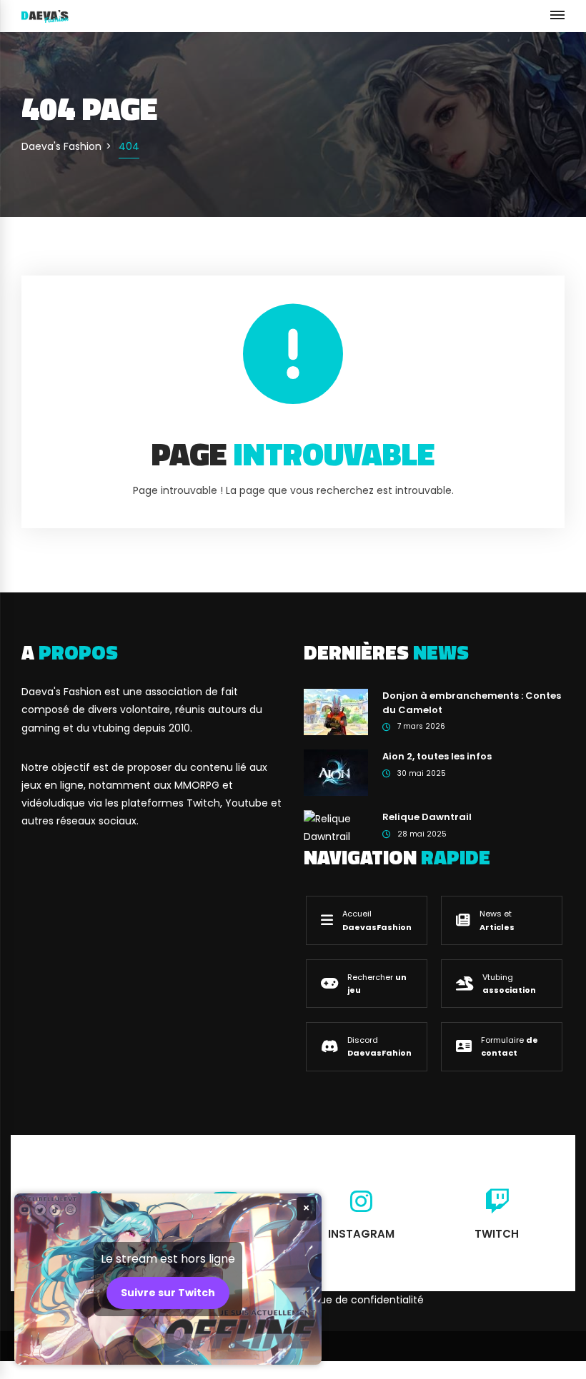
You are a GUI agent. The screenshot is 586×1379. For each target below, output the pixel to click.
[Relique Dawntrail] (336, 827)
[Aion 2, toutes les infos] (336, 772)
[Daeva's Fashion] (45, 16)
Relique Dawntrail (427, 817)
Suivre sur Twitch (168, 1292)
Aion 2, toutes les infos (437, 756)
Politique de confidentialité (357, 1300)
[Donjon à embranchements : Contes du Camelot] (336, 711)
